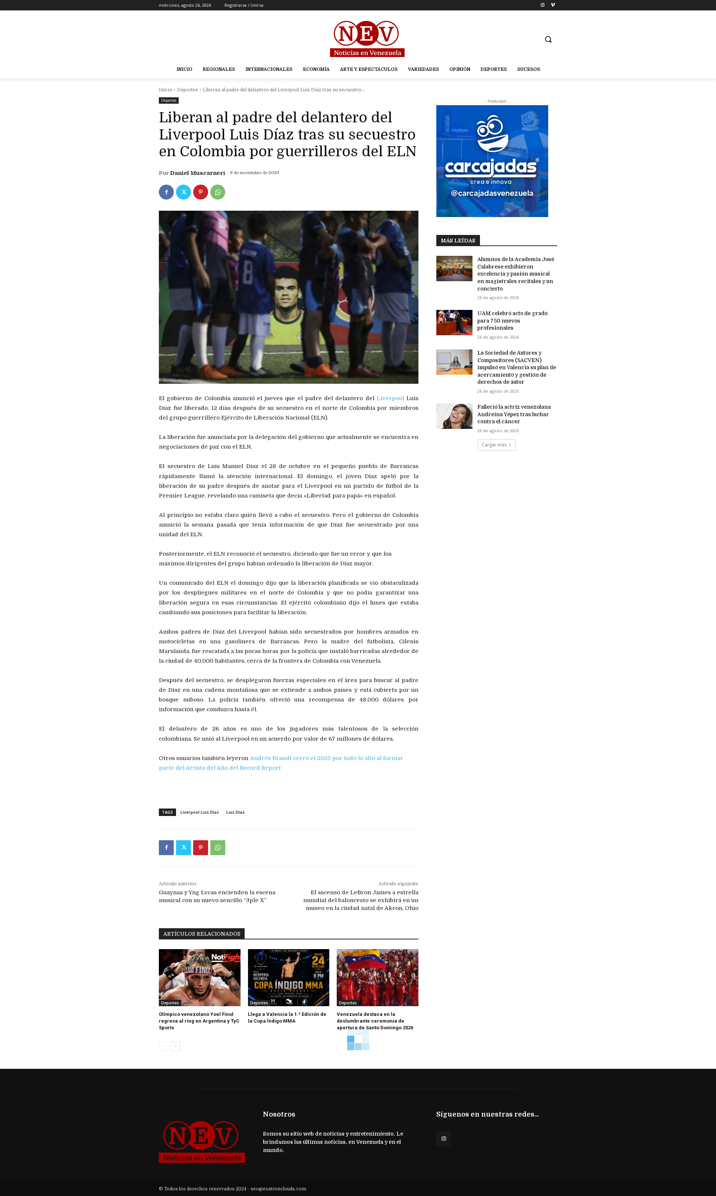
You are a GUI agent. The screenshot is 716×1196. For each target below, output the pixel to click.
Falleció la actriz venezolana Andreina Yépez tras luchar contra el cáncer (514, 414)
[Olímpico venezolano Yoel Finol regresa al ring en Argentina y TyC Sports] (200, 977)
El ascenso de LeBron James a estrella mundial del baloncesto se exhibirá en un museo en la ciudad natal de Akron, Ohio (360, 900)
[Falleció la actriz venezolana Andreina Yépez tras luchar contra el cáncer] (454, 416)
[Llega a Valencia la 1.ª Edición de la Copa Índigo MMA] (289, 977)
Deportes (187, 89)
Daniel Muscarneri (197, 173)
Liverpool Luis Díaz (199, 812)
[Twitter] (183, 192)
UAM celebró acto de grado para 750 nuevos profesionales (512, 320)
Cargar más (494, 445)
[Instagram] (542, 5)
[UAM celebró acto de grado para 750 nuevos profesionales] (454, 322)
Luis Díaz (235, 812)
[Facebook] (166, 192)
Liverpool (390, 398)
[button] (548, 39)
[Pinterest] (200, 192)
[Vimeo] (553, 5)
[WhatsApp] (217, 192)
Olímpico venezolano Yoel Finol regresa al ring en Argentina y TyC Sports (199, 1020)
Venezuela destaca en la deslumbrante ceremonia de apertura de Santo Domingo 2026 (375, 1020)
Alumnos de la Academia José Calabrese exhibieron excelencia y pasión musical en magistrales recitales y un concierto (515, 273)
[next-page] (175, 1046)
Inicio (165, 89)
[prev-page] (163, 1046)
